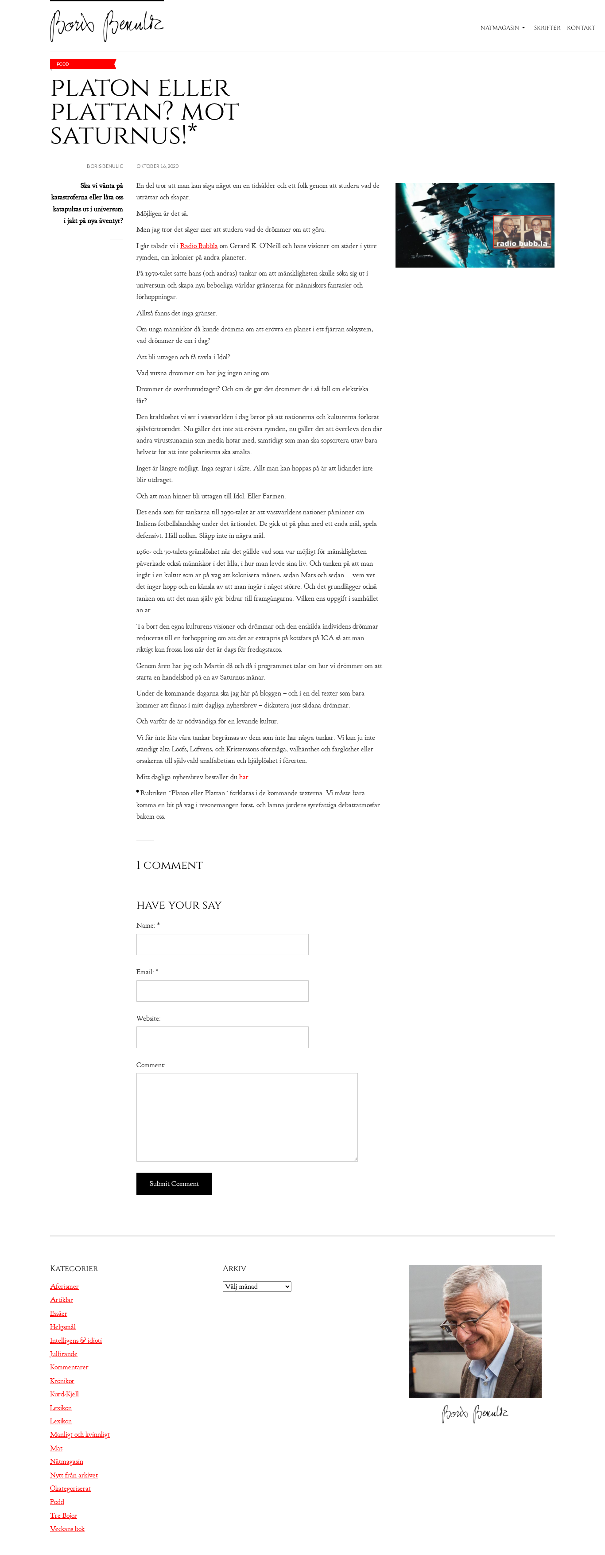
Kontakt (581, 28)
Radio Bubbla (199, 245)
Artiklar (61, 1299)
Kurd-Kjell (64, 1394)
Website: (148, 1018)
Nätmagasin (500, 28)
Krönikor (62, 1380)
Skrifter (547, 28)
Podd (63, 63)
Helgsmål (63, 1326)
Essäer (58, 1313)
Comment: (151, 1065)
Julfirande (64, 1353)
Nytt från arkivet (74, 1475)
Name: (147, 925)
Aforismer (64, 1286)
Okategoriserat (70, 1488)
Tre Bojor (63, 1515)
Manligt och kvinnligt (80, 1434)
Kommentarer (69, 1367)
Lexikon (61, 1407)
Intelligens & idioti (76, 1340)
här (243, 777)
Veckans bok (67, 1528)
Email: (147, 972)
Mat (56, 1448)
